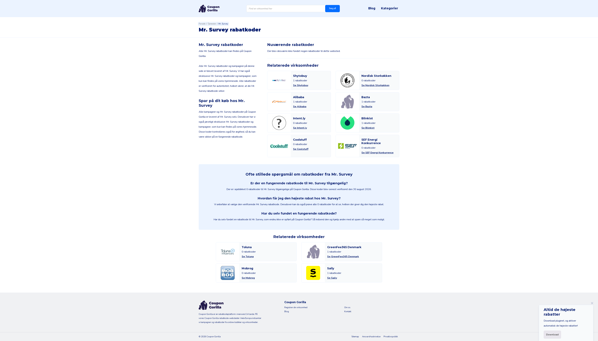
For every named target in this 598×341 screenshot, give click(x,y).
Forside (202, 23)
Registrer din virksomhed (295, 307)
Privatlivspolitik (391, 336)
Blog (371, 8)
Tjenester (212, 23)
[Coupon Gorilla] (209, 8)
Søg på (332, 8)
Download (552, 334)
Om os (347, 307)
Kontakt (347, 311)
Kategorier (389, 8)
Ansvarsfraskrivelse (371, 336)
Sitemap (355, 336)
